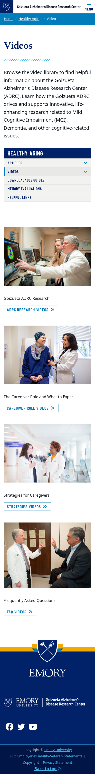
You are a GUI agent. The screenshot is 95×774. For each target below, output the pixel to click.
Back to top (45, 769)
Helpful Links (19, 197)
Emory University (58, 750)
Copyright (31, 762)
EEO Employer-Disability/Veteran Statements (46, 756)
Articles (15, 162)
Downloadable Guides (26, 180)
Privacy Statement (57, 762)
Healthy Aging (30, 18)
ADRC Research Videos (28, 309)
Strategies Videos (24, 506)
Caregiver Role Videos (28, 408)
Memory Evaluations (25, 188)
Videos (13, 171)
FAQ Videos (17, 611)
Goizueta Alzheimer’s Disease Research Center (49, 7)
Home (8, 18)
